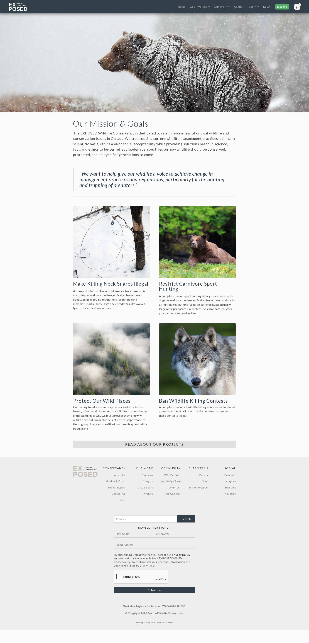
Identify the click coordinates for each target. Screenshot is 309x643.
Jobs (123, 499)
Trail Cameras (172, 493)
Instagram (230, 481)
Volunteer (175, 487)
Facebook (230, 475)
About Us (120, 475)
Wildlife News (172, 475)
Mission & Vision (116, 481)
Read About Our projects (154, 444)
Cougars (148, 481)
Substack (230, 487)
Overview (147, 475)
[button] (199, 9)
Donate (282, 6)
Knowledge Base (170, 481)
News (266, 6)
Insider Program (198, 487)
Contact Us (119, 493)
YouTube (230, 493)
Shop (205, 481)
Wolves (148, 493)
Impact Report (117, 487)
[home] (18, 7)
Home (182, 6)
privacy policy (181, 554)
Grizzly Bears (145, 487)
